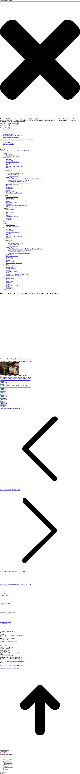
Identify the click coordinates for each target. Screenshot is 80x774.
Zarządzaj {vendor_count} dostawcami (12, 135)
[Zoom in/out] (5, 772)
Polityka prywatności (8, 144)
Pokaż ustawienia (15, 139)
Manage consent (4, 751)
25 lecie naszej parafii (5, 622)
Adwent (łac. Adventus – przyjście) (8, 612)
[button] (40, 59)
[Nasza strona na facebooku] (1, 644)
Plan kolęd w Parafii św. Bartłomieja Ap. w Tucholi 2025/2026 (15, 584)
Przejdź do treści (4, 752)
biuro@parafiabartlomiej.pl (10, 641)
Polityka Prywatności (5, 668)
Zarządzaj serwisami (8, 134)
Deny (8, 139)
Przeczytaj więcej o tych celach (11, 137)
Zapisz (21, 139)
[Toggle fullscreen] (3, 772)
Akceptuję (3, 139)
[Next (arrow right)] (2, 773)
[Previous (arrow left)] (0, 773)
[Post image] (4, 583)
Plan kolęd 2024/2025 (5, 603)
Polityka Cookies (7, 142)
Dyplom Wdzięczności (5, 593)
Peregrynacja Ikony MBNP (7, 631)
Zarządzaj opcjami (7, 132)
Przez (6, 408)
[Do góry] (40, 749)
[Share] (2, 772)
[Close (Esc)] (0, 772)
